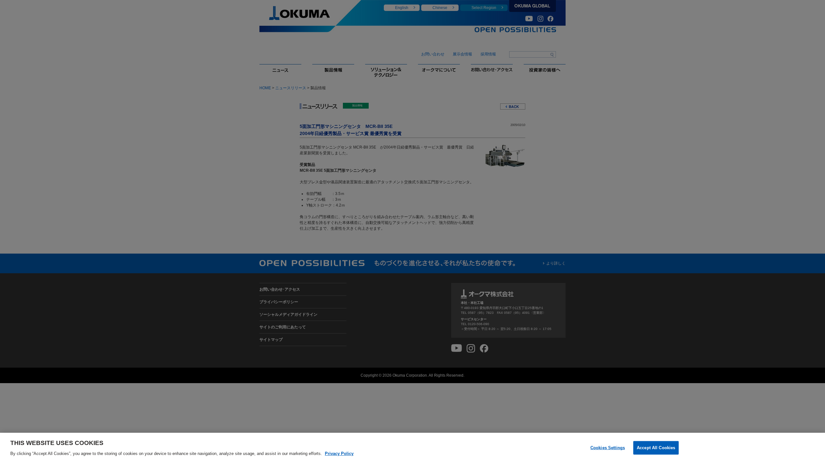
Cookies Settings (607, 447)
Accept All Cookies (656, 447)
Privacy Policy (339, 453)
